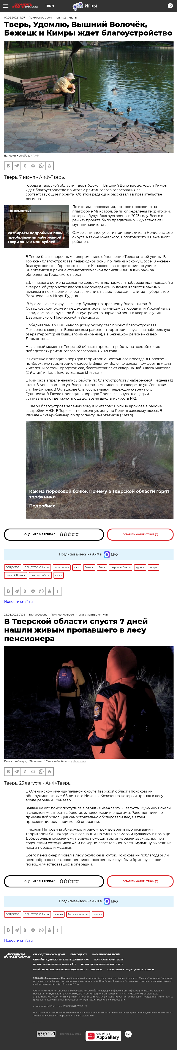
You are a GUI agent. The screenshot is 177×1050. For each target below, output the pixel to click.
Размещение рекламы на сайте (54, 964)
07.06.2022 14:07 (14, 17)
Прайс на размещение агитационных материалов (68, 969)
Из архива (79, 761)
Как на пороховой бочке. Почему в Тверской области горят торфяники (99, 494)
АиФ (36, 155)
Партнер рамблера (70, 1034)
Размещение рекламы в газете (102, 964)
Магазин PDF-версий (106, 954)
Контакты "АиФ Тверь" (109, 959)
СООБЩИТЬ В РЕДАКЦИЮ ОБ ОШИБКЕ (131, 969)
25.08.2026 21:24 (14, 614)
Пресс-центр (78, 954)
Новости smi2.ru (18, 602)
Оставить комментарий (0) (140, 534)
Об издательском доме (49, 954)
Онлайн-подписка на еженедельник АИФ (61, 959)
